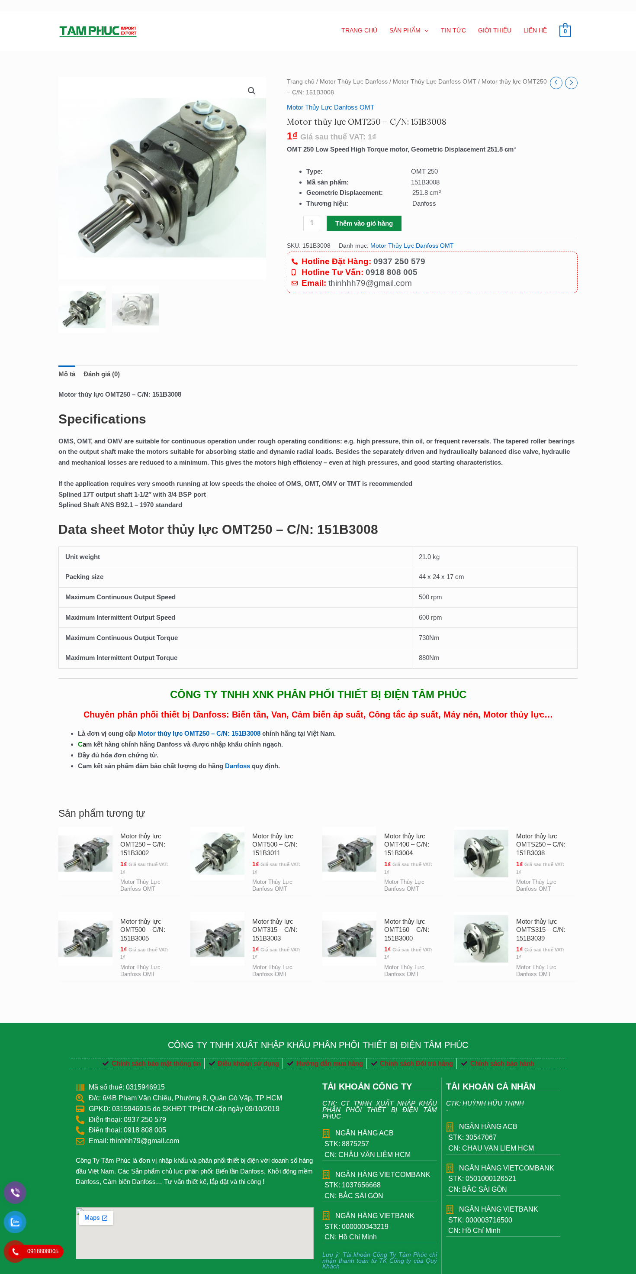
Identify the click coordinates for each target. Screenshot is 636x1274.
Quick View (85, 887)
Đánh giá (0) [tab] (102, 374)
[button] (252, 91)
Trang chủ (301, 81)
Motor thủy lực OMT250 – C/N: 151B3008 (200, 733)
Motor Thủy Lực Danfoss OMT (434, 81)
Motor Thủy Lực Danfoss (354, 81)
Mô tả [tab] (66, 374)
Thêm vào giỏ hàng (364, 223)
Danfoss (237, 766)
